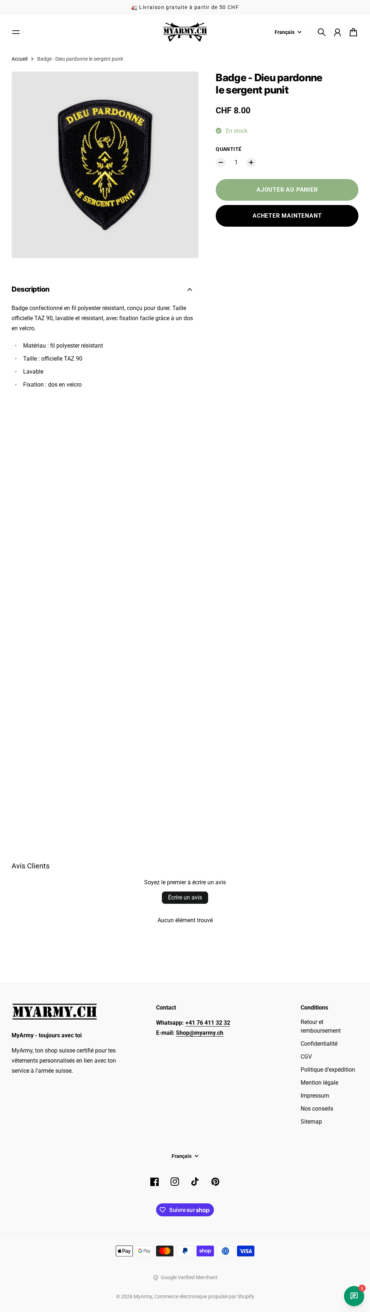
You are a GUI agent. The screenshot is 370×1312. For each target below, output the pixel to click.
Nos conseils (317, 1108)
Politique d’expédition (328, 1069)
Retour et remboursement (321, 1026)
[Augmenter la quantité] (251, 162)
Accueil (19, 59)
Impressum (315, 1095)
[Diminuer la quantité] (221, 162)
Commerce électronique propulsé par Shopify (204, 1296)
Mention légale (319, 1082)
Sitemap (311, 1121)
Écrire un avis (185, 897)
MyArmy (143, 1296)
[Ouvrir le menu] (16, 32)
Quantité (228, 149)
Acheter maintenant (287, 215)
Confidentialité (319, 1043)
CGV (306, 1056)
